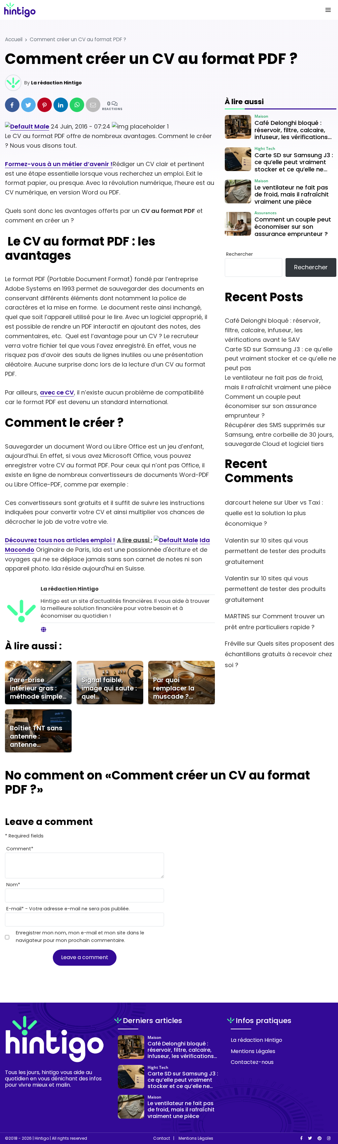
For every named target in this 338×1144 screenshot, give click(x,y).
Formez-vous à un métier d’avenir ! (59, 164)
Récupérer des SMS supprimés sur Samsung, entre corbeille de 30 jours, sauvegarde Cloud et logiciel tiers (279, 434)
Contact (161, 1138)
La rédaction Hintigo (56, 82)
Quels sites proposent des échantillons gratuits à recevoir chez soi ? (279, 654)
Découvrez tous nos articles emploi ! (60, 540)
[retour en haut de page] (321, 1107)
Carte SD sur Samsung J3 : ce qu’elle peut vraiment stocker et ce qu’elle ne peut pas (280, 358)
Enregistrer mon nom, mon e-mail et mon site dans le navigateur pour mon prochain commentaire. (80, 936)
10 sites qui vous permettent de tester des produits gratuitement (275, 551)
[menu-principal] (328, 9)
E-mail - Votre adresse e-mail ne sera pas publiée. (68, 908)
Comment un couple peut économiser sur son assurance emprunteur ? (271, 406)
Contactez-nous (252, 1062)
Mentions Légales (253, 1051)
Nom (13, 884)
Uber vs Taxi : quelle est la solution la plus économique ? (274, 513)
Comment (19, 848)
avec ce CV (57, 392)
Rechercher (239, 254)
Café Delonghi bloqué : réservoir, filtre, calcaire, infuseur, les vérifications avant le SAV (273, 330)
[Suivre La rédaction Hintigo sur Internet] (44, 630)
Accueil (13, 39)
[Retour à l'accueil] (155, 10)
